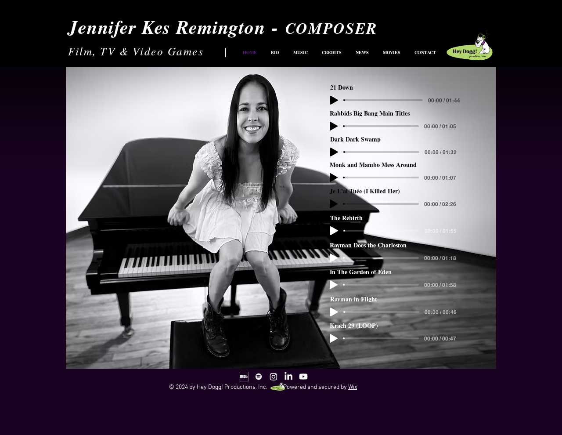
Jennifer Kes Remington (167, 26)
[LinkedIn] (288, 376)
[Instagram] (273, 376)
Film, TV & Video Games (136, 51)
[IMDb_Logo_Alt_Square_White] (244, 376)
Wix (352, 387)
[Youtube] (303, 376)
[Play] (334, 312)
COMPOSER (331, 28)
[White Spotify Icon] (258, 376)
